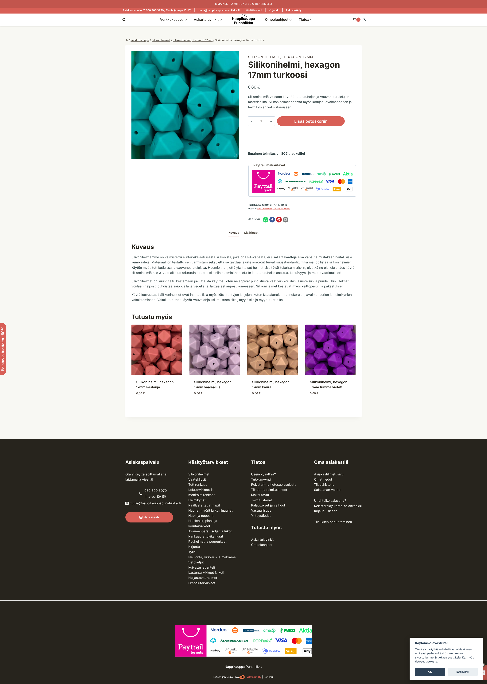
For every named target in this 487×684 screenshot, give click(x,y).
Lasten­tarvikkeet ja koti (206, 572)
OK (430, 671)
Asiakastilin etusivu (329, 474)
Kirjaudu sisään (325, 511)
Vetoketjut (196, 562)
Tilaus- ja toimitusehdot (269, 490)
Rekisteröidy (294, 10)
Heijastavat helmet (202, 578)
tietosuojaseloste (426, 661)
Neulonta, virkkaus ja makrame (212, 557)
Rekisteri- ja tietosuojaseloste (273, 484)
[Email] (285, 219)
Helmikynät (197, 500)
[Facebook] (272, 219)
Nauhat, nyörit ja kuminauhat (210, 510)
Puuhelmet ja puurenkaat (207, 541)
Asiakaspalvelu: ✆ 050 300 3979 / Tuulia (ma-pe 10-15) (157, 10)
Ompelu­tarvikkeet (201, 583)
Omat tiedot (323, 479)
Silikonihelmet (198, 474)
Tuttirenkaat (197, 484)
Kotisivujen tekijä (223, 676)
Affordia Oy (254, 676)
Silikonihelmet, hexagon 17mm (280, 57)
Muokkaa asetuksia (448, 657)
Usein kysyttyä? (263, 474)
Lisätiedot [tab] (251, 232)
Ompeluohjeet (261, 545)
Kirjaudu (274, 10)
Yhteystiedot (261, 516)
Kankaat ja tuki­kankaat (205, 536)
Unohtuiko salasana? (330, 500)
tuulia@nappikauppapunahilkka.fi (219, 10)
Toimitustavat (261, 500)
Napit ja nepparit (201, 516)
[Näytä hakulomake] (124, 19)
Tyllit (192, 552)
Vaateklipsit (197, 479)
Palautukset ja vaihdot (268, 505)
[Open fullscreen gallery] (235, 155)
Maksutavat (260, 495)
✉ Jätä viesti (254, 10)
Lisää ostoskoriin (311, 121)
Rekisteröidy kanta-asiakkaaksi (338, 506)
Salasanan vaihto (327, 490)
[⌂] (126, 40)
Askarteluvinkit (262, 540)
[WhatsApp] (265, 219)
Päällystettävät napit (204, 505)
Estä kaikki (462, 671)
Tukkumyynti (261, 479)
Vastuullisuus (261, 510)
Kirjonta (194, 547)
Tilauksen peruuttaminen (333, 522)
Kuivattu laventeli (201, 567)
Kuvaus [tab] (233, 232)
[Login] (364, 20)
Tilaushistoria (324, 484)
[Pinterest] (279, 219)
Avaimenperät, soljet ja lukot (210, 531)
